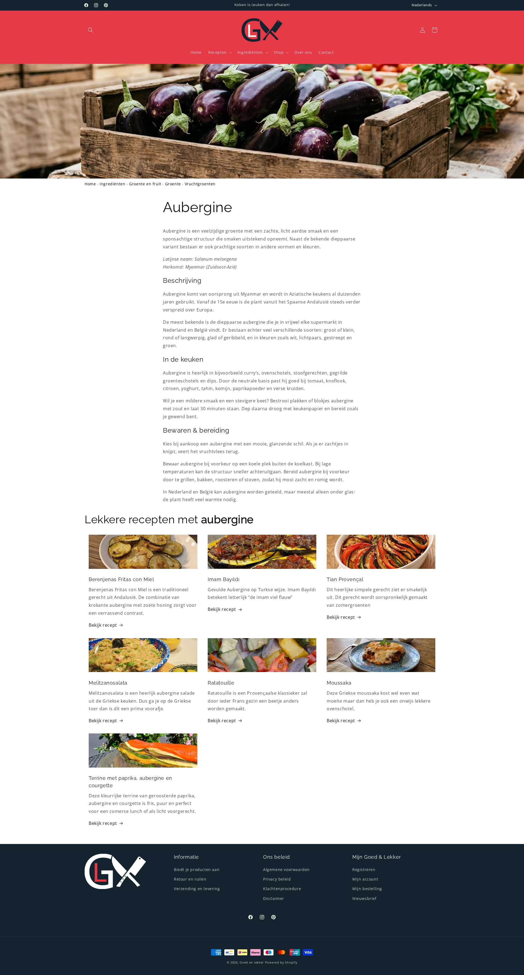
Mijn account (365, 879)
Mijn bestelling (367, 888)
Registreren (364, 869)
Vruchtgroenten (200, 183)
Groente (173, 183)
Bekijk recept (103, 625)
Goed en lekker (252, 962)
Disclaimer (273, 898)
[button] (91, 30)
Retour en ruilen (190, 879)
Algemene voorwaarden (286, 869)
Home (90, 183)
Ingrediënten (112, 183)
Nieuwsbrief (364, 898)
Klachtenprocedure (282, 888)
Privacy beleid (277, 879)
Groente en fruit (145, 183)
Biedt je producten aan (196, 869)
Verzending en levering (197, 888)
